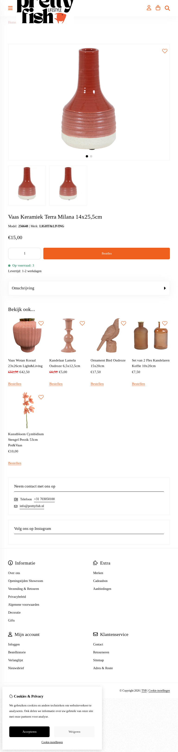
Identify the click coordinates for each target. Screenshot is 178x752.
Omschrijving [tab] (23, 288)
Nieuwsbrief (16, 668)
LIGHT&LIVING (51, 226)
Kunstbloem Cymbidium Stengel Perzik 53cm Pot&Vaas (26, 439)
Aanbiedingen (102, 589)
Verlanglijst (15, 660)
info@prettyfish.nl (32, 506)
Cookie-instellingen (159, 690)
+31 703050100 (44, 499)
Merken (98, 573)
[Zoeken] (167, 8)
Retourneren (101, 652)
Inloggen (14, 644)
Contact (98, 644)
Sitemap (98, 660)
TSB (144, 690)
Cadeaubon (100, 581)
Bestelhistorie (17, 652)
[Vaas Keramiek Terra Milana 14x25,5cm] (89, 159)
